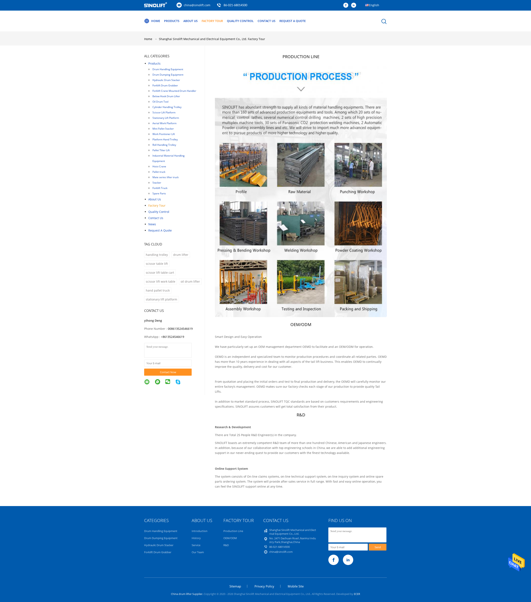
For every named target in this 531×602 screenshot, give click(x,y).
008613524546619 (180, 329)
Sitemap (235, 586)
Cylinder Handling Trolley (166, 107)
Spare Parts (159, 193)
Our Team (198, 552)
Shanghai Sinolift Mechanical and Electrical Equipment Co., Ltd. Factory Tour (212, 39)
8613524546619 (173, 337)
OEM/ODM (230, 538)
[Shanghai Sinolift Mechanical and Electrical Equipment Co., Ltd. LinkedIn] (354, 5)
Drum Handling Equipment (167, 69)
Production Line (233, 531)
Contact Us (266, 21)
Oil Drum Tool (160, 101)
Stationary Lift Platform (165, 118)
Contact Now (168, 372)
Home (155, 21)
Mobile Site (296, 586)
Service (196, 545)
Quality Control (240, 21)
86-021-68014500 (235, 5)
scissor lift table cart (160, 273)
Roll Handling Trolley (164, 145)
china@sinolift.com (197, 5)
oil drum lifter (190, 281)
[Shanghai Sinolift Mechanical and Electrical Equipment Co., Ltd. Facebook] (346, 5)
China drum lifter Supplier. (187, 594)
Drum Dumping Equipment (167, 74)
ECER (357, 594)
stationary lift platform (161, 299)
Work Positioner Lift (163, 134)
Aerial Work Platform (164, 123)
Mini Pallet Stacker (163, 128)
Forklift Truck (159, 188)
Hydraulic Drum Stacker (166, 80)
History (196, 538)
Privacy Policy (264, 586)
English (374, 5)
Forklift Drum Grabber (165, 85)
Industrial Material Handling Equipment (168, 158)
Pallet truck (158, 172)
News (152, 224)
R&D (226, 545)
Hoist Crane (159, 166)
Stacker (156, 182)
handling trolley (157, 255)
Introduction (199, 531)
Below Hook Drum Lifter (166, 96)
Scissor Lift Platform (163, 112)
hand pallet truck (158, 290)
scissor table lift (157, 264)
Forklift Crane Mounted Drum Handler (174, 91)
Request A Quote (292, 21)
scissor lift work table (160, 281)
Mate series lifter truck (165, 177)
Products (171, 21)
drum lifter (180, 255)
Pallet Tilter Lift (161, 150)
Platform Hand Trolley (165, 139)
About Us (190, 21)
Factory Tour (212, 21)
